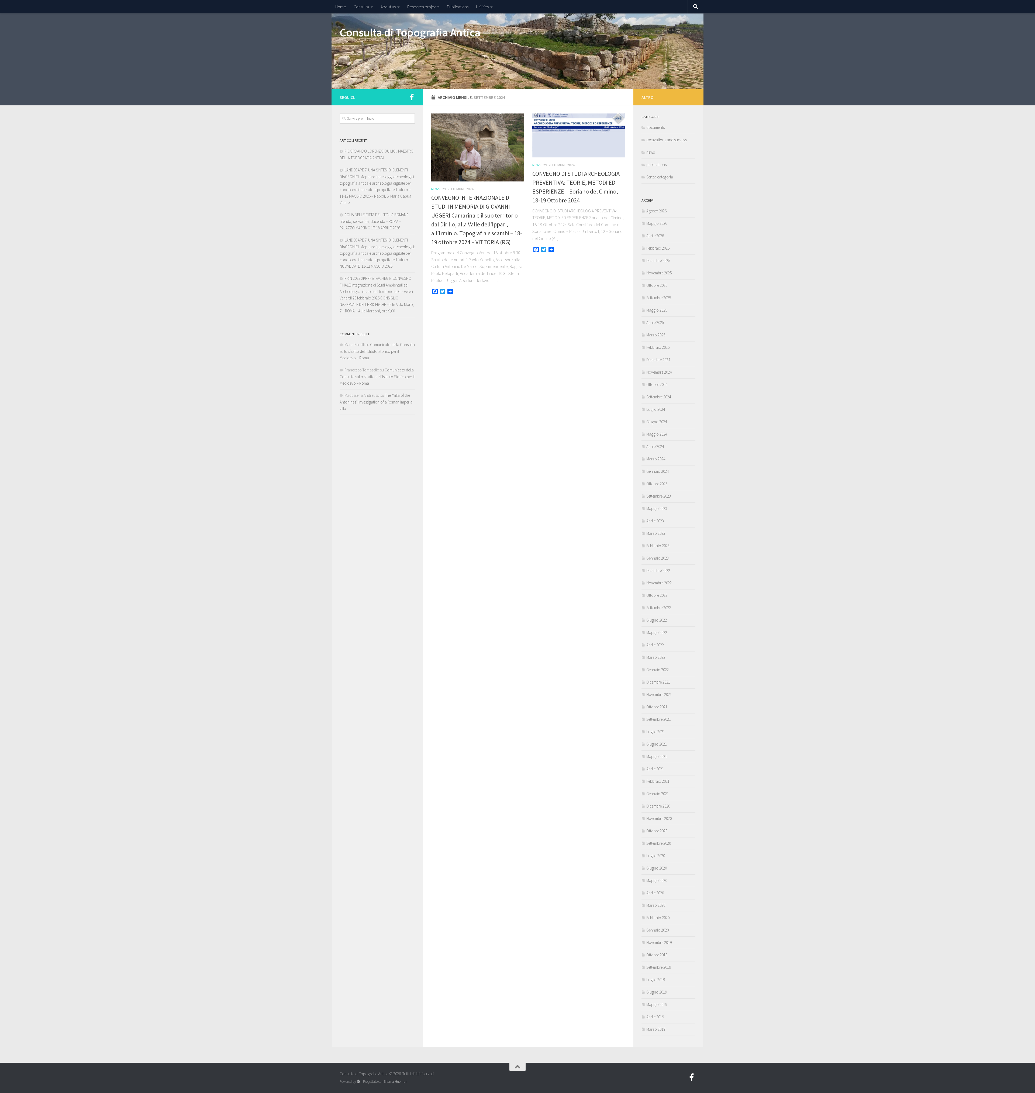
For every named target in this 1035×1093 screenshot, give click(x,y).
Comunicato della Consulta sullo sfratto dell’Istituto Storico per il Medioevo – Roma (377, 351)
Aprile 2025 (655, 322)
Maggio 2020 (656, 880)
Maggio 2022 (656, 632)
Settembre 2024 (658, 396)
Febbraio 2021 (658, 781)
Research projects (423, 6)
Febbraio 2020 (658, 917)
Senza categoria (659, 177)
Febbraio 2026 (658, 248)
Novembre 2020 (659, 818)
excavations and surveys (666, 139)
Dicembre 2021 (658, 682)
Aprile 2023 (655, 520)
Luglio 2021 (655, 731)
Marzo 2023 (655, 533)
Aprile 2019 (655, 1016)
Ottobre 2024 (656, 384)
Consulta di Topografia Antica (410, 32)
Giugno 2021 (656, 744)
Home (340, 6)
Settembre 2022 (658, 607)
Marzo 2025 (655, 334)
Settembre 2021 (658, 719)
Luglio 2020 (655, 855)
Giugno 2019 (656, 992)
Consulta (361, 6)
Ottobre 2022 (656, 595)
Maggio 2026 (656, 223)
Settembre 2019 (658, 967)
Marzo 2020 (655, 905)
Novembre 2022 (659, 582)
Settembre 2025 (658, 297)
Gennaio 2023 (657, 558)
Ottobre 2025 (656, 285)
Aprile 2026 (655, 235)
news (435, 189)
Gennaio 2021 (657, 793)
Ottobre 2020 (656, 830)
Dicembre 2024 (658, 359)
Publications (457, 6)
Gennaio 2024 (657, 471)
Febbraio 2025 (658, 347)
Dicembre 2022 (658, 570)
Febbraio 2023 (658, 545)
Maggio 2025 (656, 310)
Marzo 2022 (655, 657)
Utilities (482, 6)
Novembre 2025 (659, 272)
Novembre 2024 (659, 372)
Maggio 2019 (656, 1004)
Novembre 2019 (659, 942)
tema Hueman (397, 1081)
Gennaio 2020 (657, 930)
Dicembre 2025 (658, 260)
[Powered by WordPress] (358, 1081)
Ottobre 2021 (656, 706)
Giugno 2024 (656, 421)
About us (388, 6)
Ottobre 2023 (656, 483)
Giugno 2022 (656, 620)
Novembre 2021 (659, 694)
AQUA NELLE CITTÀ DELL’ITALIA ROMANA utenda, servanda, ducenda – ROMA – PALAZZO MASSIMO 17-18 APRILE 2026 (374, 221)
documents (655, 127)
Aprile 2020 (655, 892)
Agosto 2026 (656, 210)
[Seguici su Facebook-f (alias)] (412, 97)
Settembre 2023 (658, 496)
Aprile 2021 (655, 768)
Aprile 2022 (655, 644)
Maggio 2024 (656, 434)
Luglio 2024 (655, 409)
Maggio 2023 (656, 508)
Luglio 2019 (655, 979)
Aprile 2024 (655, 446)
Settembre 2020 (658, 843)
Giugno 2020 (656, 868)
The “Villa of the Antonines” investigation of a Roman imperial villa (376, 402)
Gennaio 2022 (657, 669)
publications (656, 164)
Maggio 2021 (656, 756)
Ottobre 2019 (656, 954)
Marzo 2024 (655, 458)
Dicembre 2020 (658, 806)
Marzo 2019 (655, 1029)
